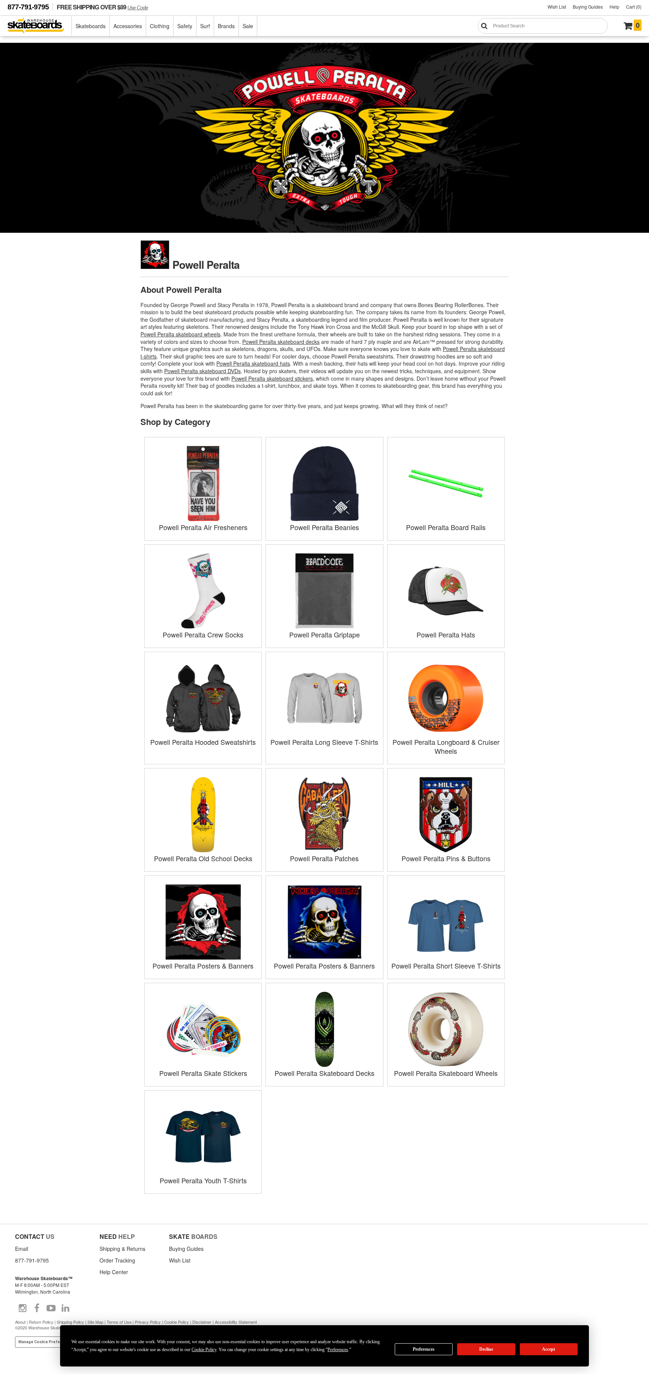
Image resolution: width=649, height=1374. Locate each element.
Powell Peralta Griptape (324, 634)
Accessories (127, 26)
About (20, 1322)
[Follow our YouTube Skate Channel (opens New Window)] (51, 1308)
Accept (548, 1349)
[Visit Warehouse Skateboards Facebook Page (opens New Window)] (36, 1308)
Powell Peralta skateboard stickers (272, 378)
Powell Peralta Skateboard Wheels (446, 1073)
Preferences (424, 1349)
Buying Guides (588, 6)
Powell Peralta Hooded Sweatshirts (203, 742)
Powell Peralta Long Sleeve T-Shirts (324, 742)
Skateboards (90, 26)
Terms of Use (119, 1322)
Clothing (159, 26)
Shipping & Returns (122, 1248)
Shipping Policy (70, 1322)
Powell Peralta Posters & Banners (203, 965)
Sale (248, 26)
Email (21, 1248)
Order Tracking (117, 1260)
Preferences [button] (338, 1349)
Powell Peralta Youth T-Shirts (203, 1180)
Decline (486, 1349)
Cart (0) (633, 6)
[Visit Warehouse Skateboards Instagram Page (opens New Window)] (22, 1308)
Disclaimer (201, 1322)
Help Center (114, 1272)
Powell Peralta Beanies (324, 527)
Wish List (557, 6)
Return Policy (41, 1322)
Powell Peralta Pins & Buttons (446, 858)
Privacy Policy (148, 1322)
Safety (184, 26)
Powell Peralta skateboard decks (281, 341)
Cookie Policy (176, 1322)
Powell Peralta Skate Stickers (203, 1073)
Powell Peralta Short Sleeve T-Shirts (446, 965)
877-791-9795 (28, 7)
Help (614, 6)
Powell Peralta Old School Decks (203, 858)
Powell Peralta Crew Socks (203, 634)
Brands (226, 26)
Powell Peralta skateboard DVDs (202, 371)
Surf (205, 26)
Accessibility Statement (236, 1322)
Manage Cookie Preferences (46, 1342)
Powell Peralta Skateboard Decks (324, 1073)
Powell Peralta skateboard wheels (180, 334)
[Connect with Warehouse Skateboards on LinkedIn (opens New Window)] (65, 1308)
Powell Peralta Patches (324, 858)
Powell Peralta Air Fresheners (203, 527)
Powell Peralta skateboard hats (253, 363)
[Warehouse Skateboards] (40, 26)
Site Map (95, 1322)
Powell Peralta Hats (446, 634)
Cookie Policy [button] (204, 1349)
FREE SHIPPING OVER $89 (102, 7)
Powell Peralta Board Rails (446, 527)
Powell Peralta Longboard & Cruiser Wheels (446, 746)
